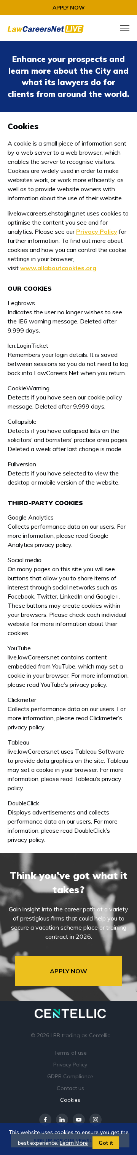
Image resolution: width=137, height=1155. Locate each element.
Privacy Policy (96, 231)
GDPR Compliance (70, 1076)
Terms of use (70, 1052)
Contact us (70, 1088)
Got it (106, 1142)
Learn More (74, 1142)
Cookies (70, 1099)
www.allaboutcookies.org (58, 268)
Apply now (69, 7)
